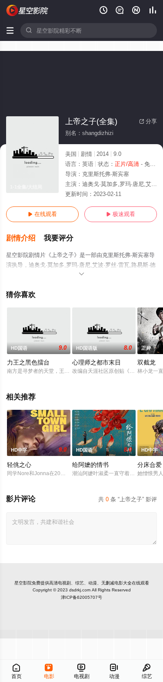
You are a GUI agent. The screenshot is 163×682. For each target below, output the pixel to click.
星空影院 (23, 583)
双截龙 (146, 362)
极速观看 (120, 214)
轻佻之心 (19, 464)
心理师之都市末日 (96, 362)
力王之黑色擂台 (28, 362)
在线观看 (42, 214)
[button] (25, 238)
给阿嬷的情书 (90, 464)
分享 (148, 121)
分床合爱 (149, 464)
